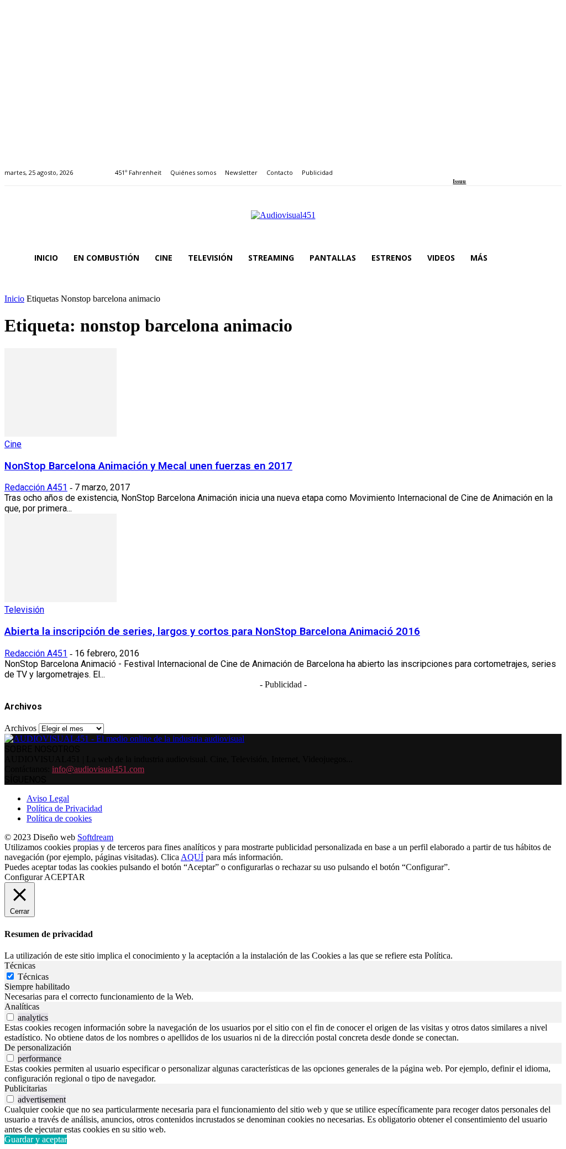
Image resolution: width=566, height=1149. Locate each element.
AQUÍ (192, 857)
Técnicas (33, 976)
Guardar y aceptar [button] (35, 1139)
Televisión (24, 609)
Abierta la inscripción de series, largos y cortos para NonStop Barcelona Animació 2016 (212, 631)
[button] (548, 258)
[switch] (10, 1017)
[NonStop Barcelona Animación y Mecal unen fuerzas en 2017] (60, 433)
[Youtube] (507, 166)
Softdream (95, 837)
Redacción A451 (35, 487)
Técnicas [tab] (19, 965)
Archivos (20, 728)
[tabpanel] (283, 997)
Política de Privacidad (64, 808)
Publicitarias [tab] (25, 1088)
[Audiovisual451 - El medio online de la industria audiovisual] (283, 220)
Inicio (14, 298)
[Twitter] (494, 166)
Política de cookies (59, 818)
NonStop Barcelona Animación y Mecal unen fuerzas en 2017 (148, 466)
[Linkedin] (481, 166)
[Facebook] (456, 166)
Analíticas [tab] (21, 1006)
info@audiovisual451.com (98, 769)
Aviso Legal (48, 798)
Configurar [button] (23, 877)
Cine (13, 444)
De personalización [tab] (37, 1047)
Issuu (459, 181)
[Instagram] (469, 166)
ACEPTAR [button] (64, 877)
